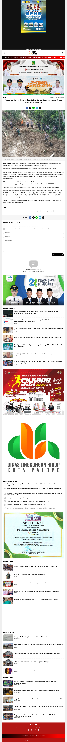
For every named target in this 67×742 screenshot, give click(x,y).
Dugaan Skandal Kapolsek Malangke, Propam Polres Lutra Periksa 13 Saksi (36, 670)
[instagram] (32, 730)
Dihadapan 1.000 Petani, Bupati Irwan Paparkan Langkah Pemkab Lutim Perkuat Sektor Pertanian (38, 345)
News (4, 97)
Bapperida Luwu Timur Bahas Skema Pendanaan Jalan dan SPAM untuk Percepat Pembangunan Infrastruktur (38, 715)
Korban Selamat (18, 211)
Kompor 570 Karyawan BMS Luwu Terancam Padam (29, 575)
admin (33, 105)
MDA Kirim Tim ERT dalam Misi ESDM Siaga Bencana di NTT (31, 583)
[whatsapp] (33, 108)
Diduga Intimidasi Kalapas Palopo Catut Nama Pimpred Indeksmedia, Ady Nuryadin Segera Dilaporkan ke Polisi (36, 312)
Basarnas (7, 211)
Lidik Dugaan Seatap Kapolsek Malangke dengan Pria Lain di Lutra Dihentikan (37, 653)
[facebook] (27, 108)
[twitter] (30, 108)
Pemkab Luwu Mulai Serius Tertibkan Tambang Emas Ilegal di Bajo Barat (35, 566)
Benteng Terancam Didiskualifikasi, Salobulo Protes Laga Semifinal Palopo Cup (38, 337)
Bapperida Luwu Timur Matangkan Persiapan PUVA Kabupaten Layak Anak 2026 (38, 699)
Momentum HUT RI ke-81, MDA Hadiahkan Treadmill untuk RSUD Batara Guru (36, 591)
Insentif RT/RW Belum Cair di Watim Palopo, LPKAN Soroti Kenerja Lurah (35, 354)
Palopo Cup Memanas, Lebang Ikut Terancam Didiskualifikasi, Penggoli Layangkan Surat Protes (38, 329)
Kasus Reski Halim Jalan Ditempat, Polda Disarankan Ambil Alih (26, 505)
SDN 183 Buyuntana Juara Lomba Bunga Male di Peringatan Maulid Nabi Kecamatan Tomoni (35, 682)
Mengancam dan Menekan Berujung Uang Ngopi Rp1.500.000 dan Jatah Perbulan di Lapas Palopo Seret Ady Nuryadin (38, 320)
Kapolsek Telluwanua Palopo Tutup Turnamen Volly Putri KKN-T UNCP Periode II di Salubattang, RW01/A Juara (38, 362)
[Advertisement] (33, 618)
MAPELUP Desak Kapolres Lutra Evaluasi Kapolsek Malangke (32, 662)
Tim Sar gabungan (48, 211)
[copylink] (40, 108)
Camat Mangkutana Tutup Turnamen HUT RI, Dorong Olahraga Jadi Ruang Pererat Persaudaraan (38, 707)
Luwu (27, 211)
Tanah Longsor (36, 211)
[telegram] (37, 108)
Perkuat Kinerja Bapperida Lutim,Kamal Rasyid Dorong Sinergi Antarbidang (36, 691)
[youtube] (38, 730)
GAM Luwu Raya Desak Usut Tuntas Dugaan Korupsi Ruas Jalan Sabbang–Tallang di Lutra (38, 645)
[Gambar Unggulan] (33, 133)
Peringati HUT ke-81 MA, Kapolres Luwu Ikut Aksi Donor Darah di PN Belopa (36, 599)
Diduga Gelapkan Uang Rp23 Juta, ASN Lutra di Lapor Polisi (24, 498)
